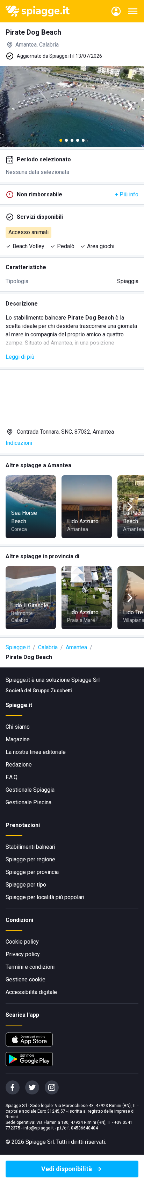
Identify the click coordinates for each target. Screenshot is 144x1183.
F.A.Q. (12, 777)
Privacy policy (23, 954)
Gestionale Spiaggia (30, 789)
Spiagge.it (18, 647)
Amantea (76, 647)
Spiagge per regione (30, 859)
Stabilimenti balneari (30, 847)
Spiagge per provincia (32, 872)
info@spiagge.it (38, 1128)
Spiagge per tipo (26, 884)
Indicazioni (19, 443)
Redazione (19, 764)
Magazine (18, 739)
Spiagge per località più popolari (45, 897)
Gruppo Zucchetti (52, 690)
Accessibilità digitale (31, 992)
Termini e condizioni (30, 967)
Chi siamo (18, 726)
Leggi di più (20, 357)
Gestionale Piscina (28, 802)
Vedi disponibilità (66, 1168)
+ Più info (126, 194)
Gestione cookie (25, 979)
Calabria (48, 647)
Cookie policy (22, 941)
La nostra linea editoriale (36, 752)
